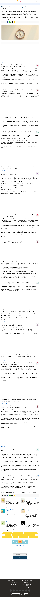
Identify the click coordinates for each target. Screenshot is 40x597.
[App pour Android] (29, 590)
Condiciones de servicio (14, 586)
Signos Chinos (35, 4)
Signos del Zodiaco (3, 4)
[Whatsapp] (9, 22)
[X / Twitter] (20, 590)
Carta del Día (31, 535)
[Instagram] (13, 590)
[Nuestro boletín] (36, 1)
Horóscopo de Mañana (18, 533)
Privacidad (22, 593)
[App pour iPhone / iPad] (26, 590)
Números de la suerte (8, 537)
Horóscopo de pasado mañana (31, 533)
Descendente (15, 4)
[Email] (14, 22)
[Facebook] (7, 22)
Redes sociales (26, 587)
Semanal (8, 535)
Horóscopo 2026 (23, 535)
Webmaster (26, 593)
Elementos (21, 4)
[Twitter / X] (12, 22)
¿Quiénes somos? (13, 584)
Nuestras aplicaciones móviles (26, 584)
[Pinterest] (23, 590)
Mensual (15, 535)
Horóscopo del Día (7, 533)
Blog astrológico (34, 537)
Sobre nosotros (14, 582)
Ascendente (10, 4)
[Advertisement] (20, 53)
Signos (16, 537)
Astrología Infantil (27, 4)
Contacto (26, 582)
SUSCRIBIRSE (20, 557)
